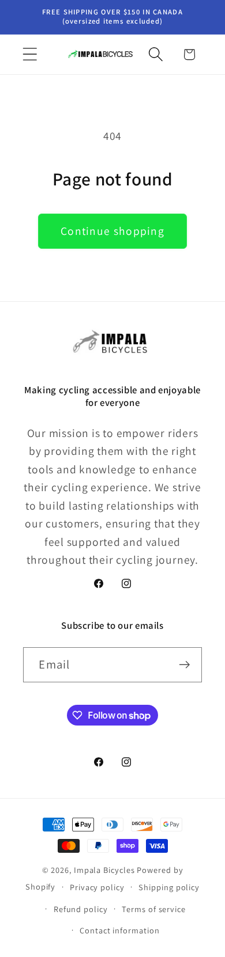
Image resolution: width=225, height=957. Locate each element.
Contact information (119, 930)
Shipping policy (169, 887)
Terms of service (154, 908)
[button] (29, 54)
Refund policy (81, 908)
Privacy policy (97, 887)
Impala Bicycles (104, 869)
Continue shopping (112, 230)
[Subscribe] (184, 664)
